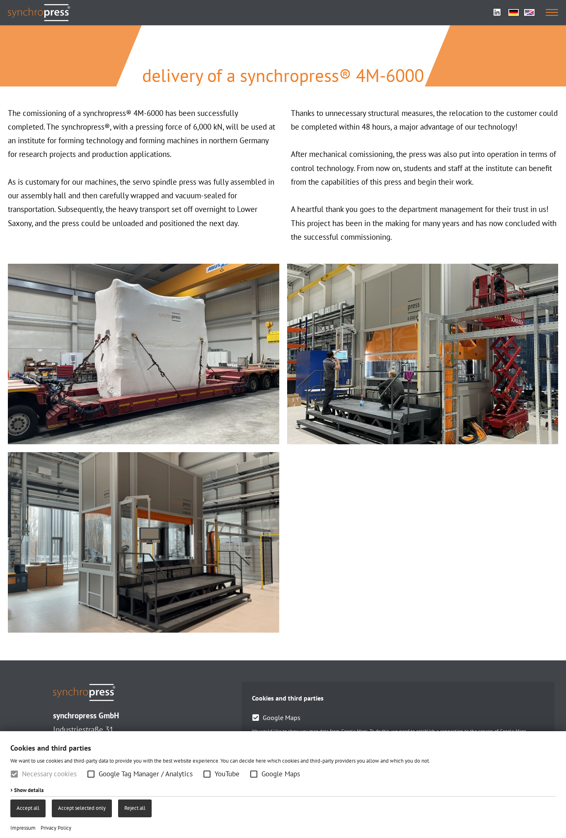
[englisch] (529, 12)
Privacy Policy (56, 827)
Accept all (28, 808)
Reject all (134, 808)
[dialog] (283, 784)
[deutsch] (513, 12)
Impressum (23, 827)
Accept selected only (82, 808)
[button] (91, 774)
